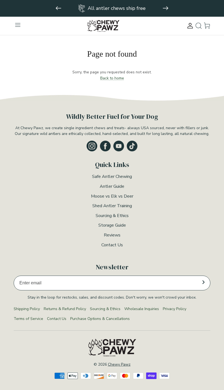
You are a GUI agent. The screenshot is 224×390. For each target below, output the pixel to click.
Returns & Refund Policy (65, 308)
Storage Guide (112, 225)
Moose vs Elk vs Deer (112, 196)
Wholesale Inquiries (141, 308)
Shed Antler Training (112, 206)
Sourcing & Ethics (112, 216)
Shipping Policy (27, 308)
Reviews (112, 235)
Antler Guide (112, 186)
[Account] (190, 25)
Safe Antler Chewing (112, 177)
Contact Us (112, 245)
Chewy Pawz (119, 364)
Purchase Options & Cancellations (100, 318)
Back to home (112, 78)
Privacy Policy (174, 308)
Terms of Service (28, 318)
